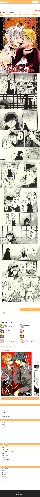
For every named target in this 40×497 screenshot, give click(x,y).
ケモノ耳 (15, 14)
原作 (24, 1)
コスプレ (11, 14)
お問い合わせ (29, 1)
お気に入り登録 (37, 10)
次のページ (30, 309)
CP (22, 1)
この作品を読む (20, 398)
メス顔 (29, 14)
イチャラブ (20, 14)
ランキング (15, 1)
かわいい (33, 14)
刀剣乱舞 (2, 14)
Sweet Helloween (12, 346)
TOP (1, 346)
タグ (26, 1)
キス (2, 15)
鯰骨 (6, 14)
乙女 (37, 14)
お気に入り (19, 1)
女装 (24, 14)
